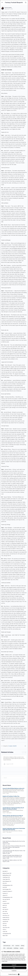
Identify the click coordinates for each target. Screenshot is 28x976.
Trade (4, 931)
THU (3, 925)
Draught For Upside (7, 891)
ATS (13, 945)
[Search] (25, 2)
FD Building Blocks (6, 897)
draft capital (9, 948)
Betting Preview (6, 873)
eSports (4, 895)
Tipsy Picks (5, 927)
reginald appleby (8, 7)
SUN (4, 923)
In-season (10, 745)
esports (21, 948)
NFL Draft (5, 909)
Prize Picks (5, 915)
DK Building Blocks (6, 885)
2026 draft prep (6, 945)
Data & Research (6, 881)
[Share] (25, 746)
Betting (22, 945)
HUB (3, 901)
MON (4, 905)
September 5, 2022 (8, 8)
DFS (3, 883)
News (4, 907)
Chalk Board (5, 877)
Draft (4, 887)
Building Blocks (6, 875)
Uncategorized (6, 933)
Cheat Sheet (5, 879)
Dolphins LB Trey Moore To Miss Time (11, 796)
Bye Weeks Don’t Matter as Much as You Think (12, 860)
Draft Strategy (6, 889)
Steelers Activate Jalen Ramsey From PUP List (13, 815)
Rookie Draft (5, 917)
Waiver (4, 935)
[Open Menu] (2, 2)
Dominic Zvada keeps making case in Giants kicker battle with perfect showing (14, 829)
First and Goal (5, 899)
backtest (17, 945)
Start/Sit (14, 745)
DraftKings (16, 948)
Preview (4, 913)
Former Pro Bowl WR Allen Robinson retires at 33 (13, 788)
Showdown (5, 919)
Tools (4, 929)
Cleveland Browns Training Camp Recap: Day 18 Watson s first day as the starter (13, 808)
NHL (3, 911)
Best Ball (4, 871)
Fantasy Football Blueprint (14, 2)
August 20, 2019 (9, 763)
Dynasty (4, 893)
